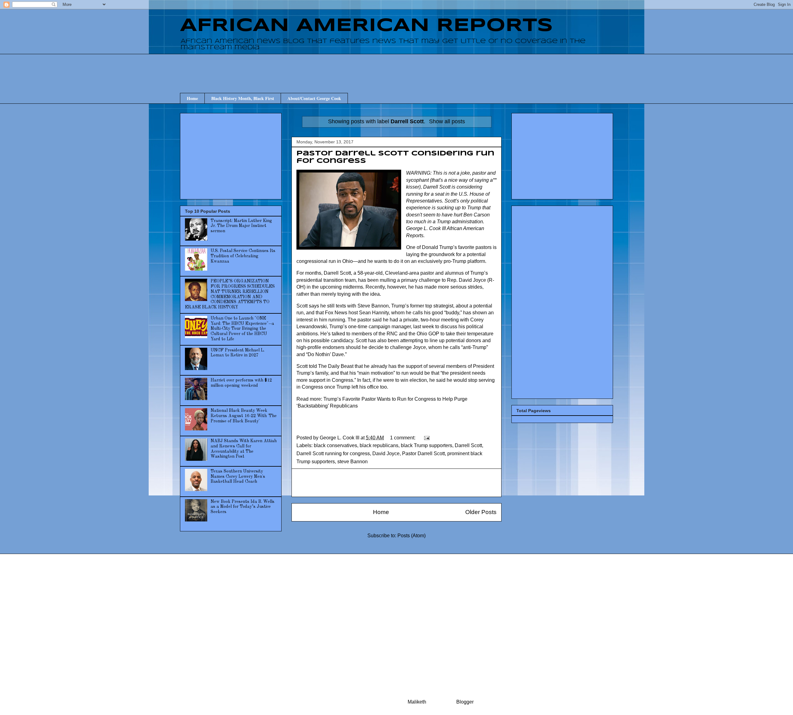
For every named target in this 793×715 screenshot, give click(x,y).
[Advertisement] (396, 68)
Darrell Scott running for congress (333, 453)
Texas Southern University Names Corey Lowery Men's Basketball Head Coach (238, 476)
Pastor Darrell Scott (423, 453)
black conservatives (335, 445)
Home (192, 98)
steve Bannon (352, 461)
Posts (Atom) (411, 535)
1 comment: (403, 437)
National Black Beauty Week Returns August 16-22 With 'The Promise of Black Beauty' (244, 415)
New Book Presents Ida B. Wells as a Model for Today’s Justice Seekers (242, 506)
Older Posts (481, 512)
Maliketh (417, 701)
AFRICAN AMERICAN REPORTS (366, 26)
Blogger (464, 701)
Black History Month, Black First (242, 98)
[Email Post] (426, 437)
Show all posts (447, 121)
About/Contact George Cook (314, 98)
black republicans (379, 445)
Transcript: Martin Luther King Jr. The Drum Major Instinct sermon (241, 226)
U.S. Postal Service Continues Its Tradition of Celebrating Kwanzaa (243, 256)
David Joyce (386, 453)
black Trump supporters (426, 445)
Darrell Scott (468, 445)
